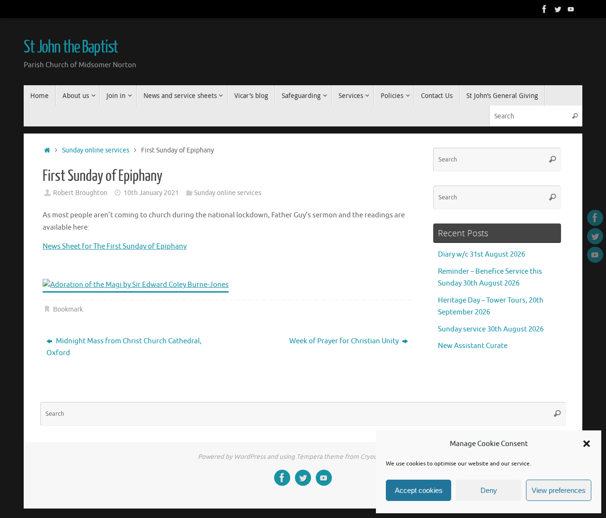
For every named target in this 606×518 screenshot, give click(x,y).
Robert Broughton (80, 193)
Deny (489, 490)
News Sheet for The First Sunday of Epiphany (115, 246)
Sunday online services (95, 150)
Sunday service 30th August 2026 (491, 329)
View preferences (559, 490)
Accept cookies (419, 490)
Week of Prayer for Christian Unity (344, 341)
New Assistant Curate (473, 345)
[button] (586, 443)
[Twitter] (557, 9)
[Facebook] (544, 9)
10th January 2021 (151, 193)
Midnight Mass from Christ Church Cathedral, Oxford (124, 347)
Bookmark (68, 309)
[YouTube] (571, 9)
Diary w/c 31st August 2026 (481, 254)
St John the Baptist (71, 47)
